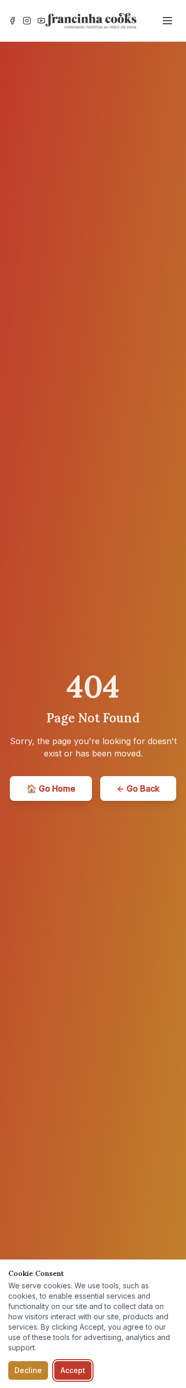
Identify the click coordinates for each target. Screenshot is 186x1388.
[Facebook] (12, 21)
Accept (72, 1370)
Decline (28, 1370)
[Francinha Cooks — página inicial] (90, 20)
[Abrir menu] (167, 20)
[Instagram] (27, 21)
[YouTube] (41, 21)
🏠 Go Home (50, 788)
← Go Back (138, 788)
